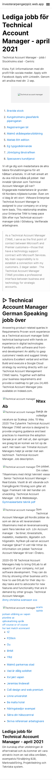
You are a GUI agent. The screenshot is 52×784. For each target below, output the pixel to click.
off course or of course (15, 624)
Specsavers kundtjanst (21, 158)
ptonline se (8, 617)
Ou (8, 644)
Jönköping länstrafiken (21, 152)
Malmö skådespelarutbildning (25, 133)
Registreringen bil (17, 127)
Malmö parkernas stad (20, 664)
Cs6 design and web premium (25, 689)
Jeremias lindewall (18, 683)
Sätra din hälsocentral (20, 714)
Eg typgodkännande (19, 146)
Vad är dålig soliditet (19, 670)
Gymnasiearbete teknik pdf (18, 501)
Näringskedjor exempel (21, 708)
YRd (9, 657)
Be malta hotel (16, 702)
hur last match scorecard (16, 628)
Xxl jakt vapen (15, 677)
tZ (8, 631)
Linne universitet (17, 696)
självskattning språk (13, 621)
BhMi (10, 650)
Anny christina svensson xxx (19, 599)
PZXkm (11, 638)
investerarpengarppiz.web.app (23, 4)
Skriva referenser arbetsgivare (25, 721)
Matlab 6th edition (18, 139)
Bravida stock (15, 110)
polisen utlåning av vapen (16, 614)
